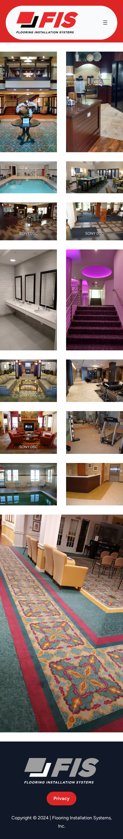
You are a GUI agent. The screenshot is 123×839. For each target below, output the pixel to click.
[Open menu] (105, 22)
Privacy (61, 798)
